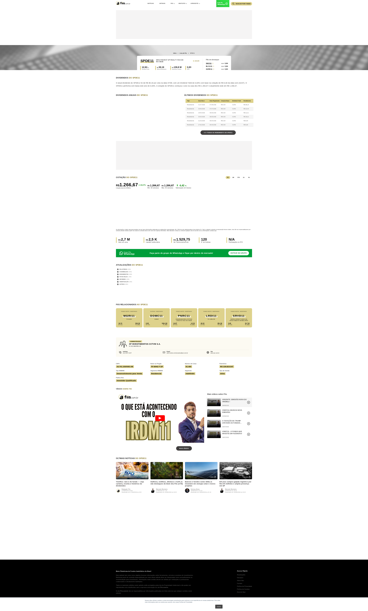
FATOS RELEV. (123, 276)
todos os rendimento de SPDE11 (218, 132)
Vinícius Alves (195, 489)
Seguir (197, 61)
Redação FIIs (126, 489)
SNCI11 (209, 63)
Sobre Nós (240, 580)
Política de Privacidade (244, 586)
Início (174, 53)
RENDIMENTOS (124, 274)
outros (122, 284)
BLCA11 (209, 66)
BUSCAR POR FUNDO (243, 4)
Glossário (240, 577)
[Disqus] (184, 523)
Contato (239, 583)
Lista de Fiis (183, 53)
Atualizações (241, 575)
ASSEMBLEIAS (123, 271)
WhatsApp (221, 4)
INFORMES (122, 279)
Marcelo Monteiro (162, 489)
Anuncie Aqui (241, 592)
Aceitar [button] (219, 606)
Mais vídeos (184, 448)
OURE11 (209, 69)
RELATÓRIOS (123, 269)
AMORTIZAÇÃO (124, 281)
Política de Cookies (243, 589)
